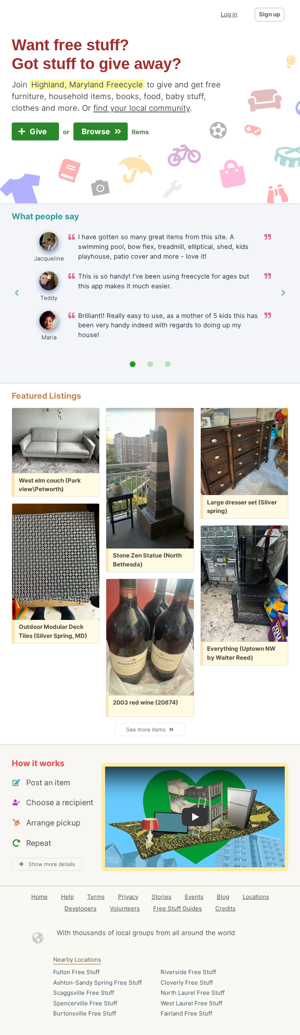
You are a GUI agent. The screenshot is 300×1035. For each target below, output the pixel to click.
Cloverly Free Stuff (187, 982)
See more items (147, 729)
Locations (256, 896)
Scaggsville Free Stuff (83, 992)
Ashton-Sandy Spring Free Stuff (97, 982)
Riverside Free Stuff (188, 972)
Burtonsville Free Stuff (84, 1013)
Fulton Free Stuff (76, 972)
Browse (97, 131)
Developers (80, 908)
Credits (225, 908)
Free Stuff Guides (177, 908)
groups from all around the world (183, 933)
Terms (96, 896)
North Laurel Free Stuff (193, 992)
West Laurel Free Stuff (191, 1003)
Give (39, 131)
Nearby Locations (77, 959)
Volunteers (125, 908)
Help (67, 896)
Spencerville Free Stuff (85, 1003)
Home (39, 896)
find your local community (141, 108)
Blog (223, 896)
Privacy (128, 896)
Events (194, 896)
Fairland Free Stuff (186, 1013)
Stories (161, 896)
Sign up (269, 14)
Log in (229, 14)
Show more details (49, 864)
